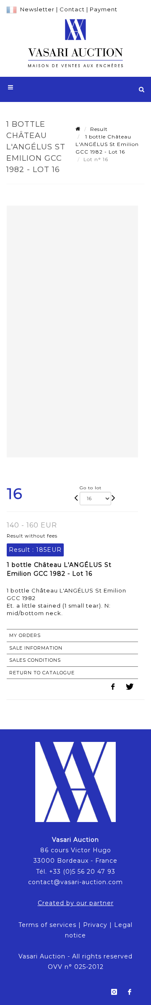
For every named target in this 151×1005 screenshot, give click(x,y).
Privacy (95, 925)
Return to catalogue (42, 673)
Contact (72, 9)
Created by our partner (76, 903)
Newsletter (37, 9)
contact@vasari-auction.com (75, 882)
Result (99, 129)
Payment (103, 9)
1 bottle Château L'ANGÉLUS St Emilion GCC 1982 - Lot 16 (107, 144)
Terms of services (47, 925)
